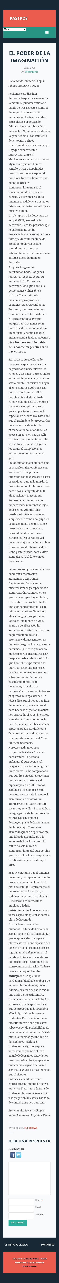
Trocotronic (31, 72)
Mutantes (47, 1244)
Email (38, 1207)
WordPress (32, 1258)
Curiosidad (30, 1127)
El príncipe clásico (16, 1244)
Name (39, 1200)
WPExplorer (29, 1266)
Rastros (19, 18)
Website (39, 1214)
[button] (13, 1157)
